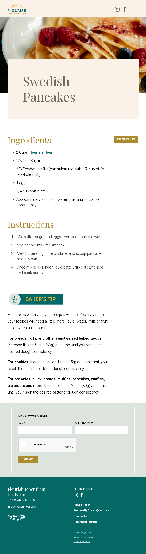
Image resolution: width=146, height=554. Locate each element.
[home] (58, 8)
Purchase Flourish (85, 521)
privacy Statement (84, 537)
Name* (22, 423)
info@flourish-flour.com (22, 506)
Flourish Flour (41, 152)
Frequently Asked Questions (91, 510)
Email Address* (84, 423)
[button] (133, 9)
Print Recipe (126, 139)
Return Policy (82, 504)
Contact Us (81, 516)
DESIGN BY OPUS (82, 542)
